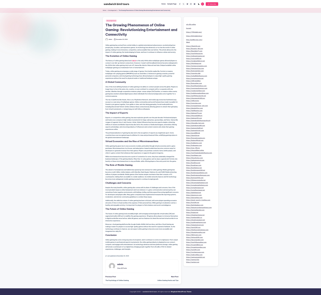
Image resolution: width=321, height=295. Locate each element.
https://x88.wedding (193, 81)
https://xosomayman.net (194, 78)
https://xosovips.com (193, 103)
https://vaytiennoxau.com (195, 252)
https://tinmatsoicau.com (195, 68)
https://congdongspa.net (195, 188)
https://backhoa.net (193, 163)
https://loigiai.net (192, 212)
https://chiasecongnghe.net (195, 180)
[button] (212, 4)
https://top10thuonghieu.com (196, 242)
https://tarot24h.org (193, 227)
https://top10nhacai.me (194, 53)
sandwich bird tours (116, 4)
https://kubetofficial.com (194, 140)
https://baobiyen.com (193, 165)
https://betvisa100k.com (194, 178)
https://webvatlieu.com (194, 255)
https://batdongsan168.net (195, 170)
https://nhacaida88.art (194, 116)
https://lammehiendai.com (195, 210)
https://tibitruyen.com (193, 235)
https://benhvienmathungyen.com (198, 175)
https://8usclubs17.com (194, 51)
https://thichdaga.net (193, 63)
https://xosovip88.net (193, 58)
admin (120, 264)
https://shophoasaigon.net (195, 220)
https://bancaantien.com (195, 71)
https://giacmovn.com (194, 195)
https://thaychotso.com (194, 158)
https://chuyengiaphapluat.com (197, 183)
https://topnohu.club (193, 73)
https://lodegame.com (194, 145)
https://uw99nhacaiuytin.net (196, 96)
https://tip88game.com (194, 111)
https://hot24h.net (192, 202)
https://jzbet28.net (192, 135)
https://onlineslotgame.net (195, 56)
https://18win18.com (193, 46)
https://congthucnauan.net (195, 190)
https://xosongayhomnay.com (196, 88)
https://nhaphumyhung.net (195, 215)
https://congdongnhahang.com (197, 185)
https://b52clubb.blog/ (194, 36)
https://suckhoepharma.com (196, 222)
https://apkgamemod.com (195, 160)
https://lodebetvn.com (194, 143)
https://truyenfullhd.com (194, 245)
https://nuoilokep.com (193, 155)
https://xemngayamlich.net (195, 257)
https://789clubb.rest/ (194, 32)
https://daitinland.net (193, 193)
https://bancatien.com (194, 83)
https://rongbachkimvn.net (195, 61)
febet (188, 42)
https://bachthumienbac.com (196, 86)
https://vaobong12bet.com (195, 91)
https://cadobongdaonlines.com (197, 93)
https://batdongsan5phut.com (196, 173)
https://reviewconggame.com (196, 66)
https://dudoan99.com (194, 118)
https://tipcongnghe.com (195, 240)
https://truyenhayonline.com (196, 247)
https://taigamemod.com (195, 225)
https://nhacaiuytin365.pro (195, 98)
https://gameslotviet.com (195, 130)
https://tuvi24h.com (193, 250)
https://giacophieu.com (194, 198)
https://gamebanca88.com (195, 126)
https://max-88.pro (193, 148)
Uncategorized (111, 20)
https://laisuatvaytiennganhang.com (199, 207)
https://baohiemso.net (194, 168)
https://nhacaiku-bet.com (195, 123)
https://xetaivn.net (192, 262)
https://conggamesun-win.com (197, 106)
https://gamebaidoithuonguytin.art (198, 120)
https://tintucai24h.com (194, 237)
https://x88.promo (192, 101)
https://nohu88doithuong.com (196, 76)
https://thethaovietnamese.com (197, 230)
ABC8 (134, 60)
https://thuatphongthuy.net (195, 232)
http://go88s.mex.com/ (194, 40)
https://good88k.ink (193, 133)
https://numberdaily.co (194, 217)
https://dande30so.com (194, 108)
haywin (188, 28)
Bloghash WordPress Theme (181, 292)
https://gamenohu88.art (194, 128)
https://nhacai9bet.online (195, 150)
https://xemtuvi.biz (192, 260)
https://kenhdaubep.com (194, 205)
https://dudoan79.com (194, 113)
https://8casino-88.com (194, 49)
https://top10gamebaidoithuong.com (199, 153)
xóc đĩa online (191, 24)
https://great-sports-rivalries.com (198, 200)
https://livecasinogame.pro (195, 138)
